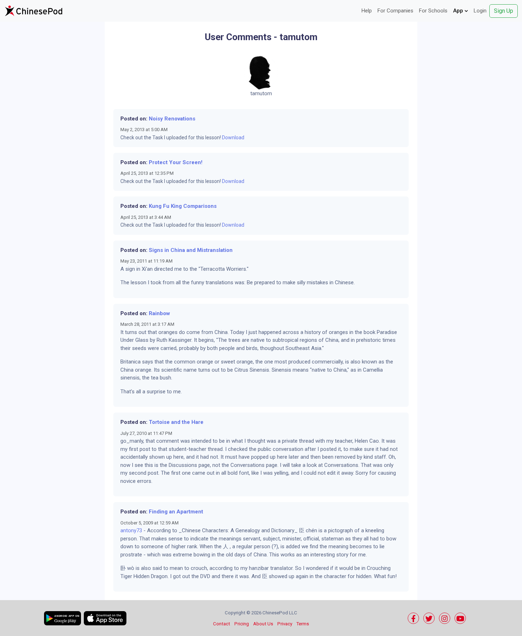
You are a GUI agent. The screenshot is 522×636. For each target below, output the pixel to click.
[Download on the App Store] (105, 618)
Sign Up (503, 10)
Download (233, 137)
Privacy (284, 623)
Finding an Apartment (176, 511)
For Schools (433, 10)
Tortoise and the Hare (176, 422)
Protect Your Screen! (175, 162)
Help (366, 10)
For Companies (395, 10)
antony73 (131, 530)
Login (480, 10)
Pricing (241, 623)
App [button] (458, 10)
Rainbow (159, 313)
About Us (263, 623)
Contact (221, 623)
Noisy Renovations (172, 118)
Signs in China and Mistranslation (191, 250)
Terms (303, 623)
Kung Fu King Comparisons (183, 206)
